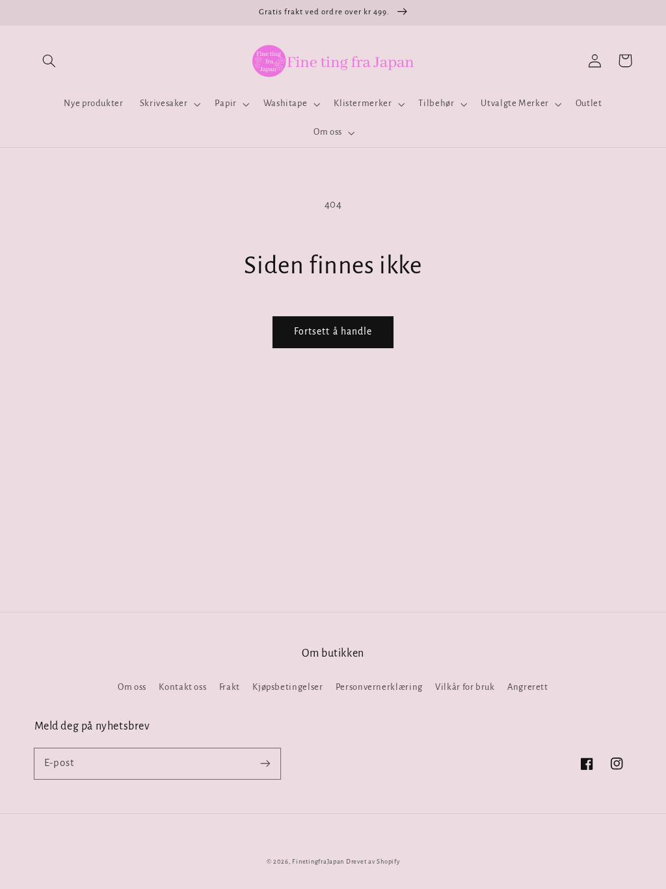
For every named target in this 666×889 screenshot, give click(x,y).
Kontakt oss (182, 687)
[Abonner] (265, 763)
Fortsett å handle (333, 331)
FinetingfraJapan (318, 861)
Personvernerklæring (379, 687)
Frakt (229, 687)
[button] (49, 60)
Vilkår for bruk (464, 687)
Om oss (132, 687)
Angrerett (527, 687)
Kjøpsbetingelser (287, 687)
